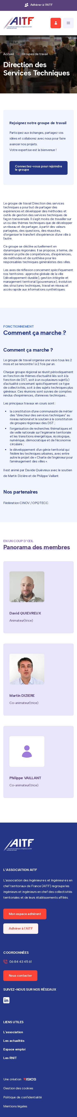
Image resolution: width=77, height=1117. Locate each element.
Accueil (8, 54)
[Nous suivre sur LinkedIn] (6, 1000)
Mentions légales (15, 1106)
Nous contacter (20, 975)
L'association (13, 1032)
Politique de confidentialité (22, 1097)
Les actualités (13, 1041)
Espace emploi (14, 1049)
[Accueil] (18, 23)
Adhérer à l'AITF (21, 928)
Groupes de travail (35, 54)
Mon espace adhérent (25, 914)
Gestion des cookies (18, 1088)
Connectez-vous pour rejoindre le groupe (38, 167)
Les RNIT (10, 1058)
